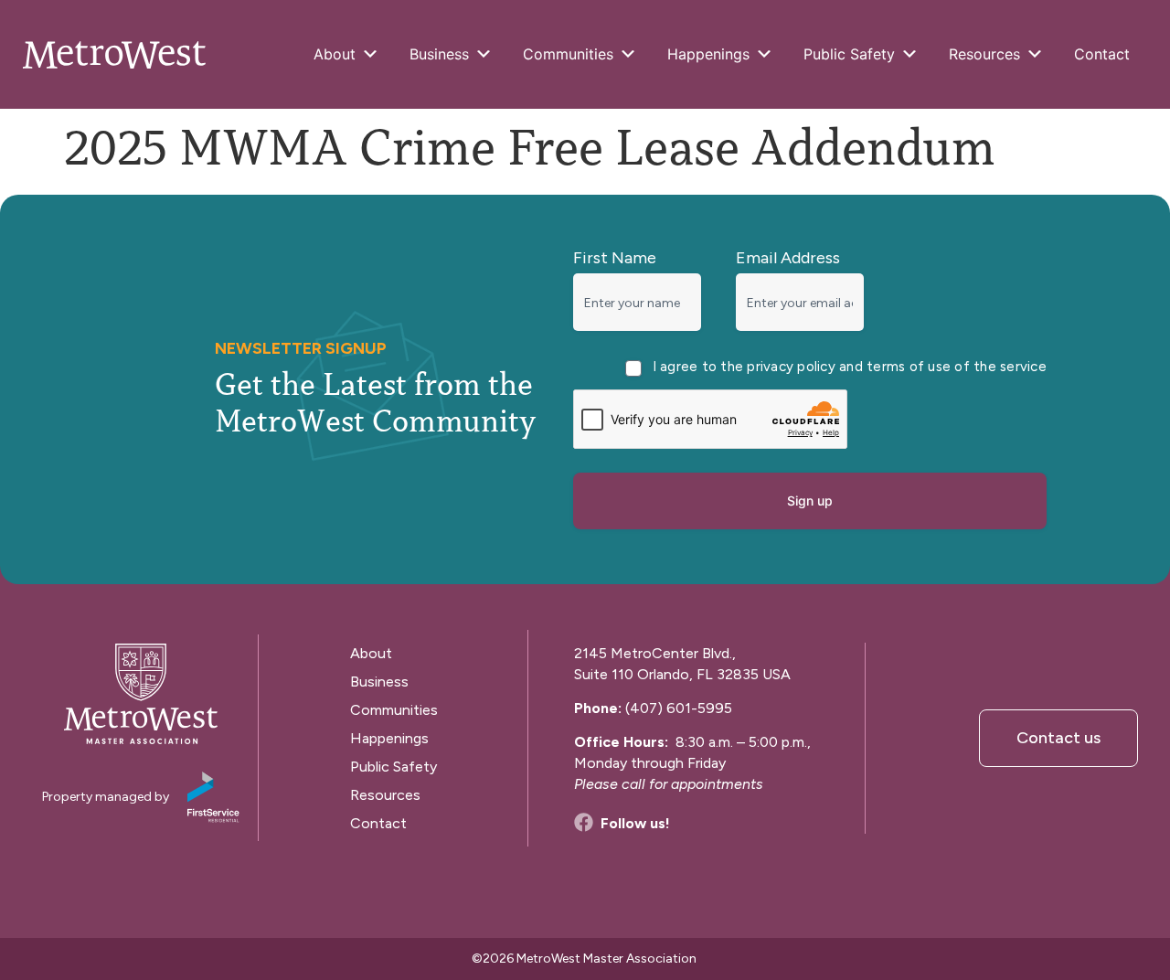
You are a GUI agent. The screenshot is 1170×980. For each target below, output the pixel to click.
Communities (568, 54)
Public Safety (849, 54)
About (335, 54)
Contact (1102, 54)
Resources (984, 54)
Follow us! (635, 823)
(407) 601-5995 (678, 708)
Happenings (708, 54)
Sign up (810, 500)
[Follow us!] (583, 822)
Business (439, 54)
